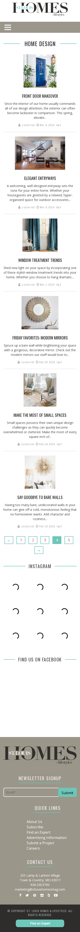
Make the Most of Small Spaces (40, 415)
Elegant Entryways (40, 178)
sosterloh (28, 125)
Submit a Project (40, 842)
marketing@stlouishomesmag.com (40, 889)
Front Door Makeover (40, 96)
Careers (33, 848)
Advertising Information (47, 837)
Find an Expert (38, 832)
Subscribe (35, 827)
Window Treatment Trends (40, 260)
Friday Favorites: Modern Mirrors (40, 338)
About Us (34, 821)
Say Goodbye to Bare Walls (40, 497)
